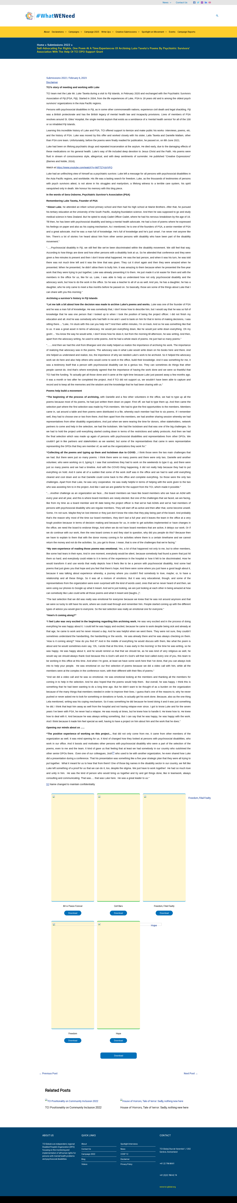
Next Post (191, 1073)
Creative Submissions (126, 32)
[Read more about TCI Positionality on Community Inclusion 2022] (71, 1101)
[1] (47, 784)
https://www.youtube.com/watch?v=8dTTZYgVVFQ (84, 167)
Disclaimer (52, 82)
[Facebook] (194, 2)
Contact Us (181, 2)
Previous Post (48, 1073)
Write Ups (106, 32)
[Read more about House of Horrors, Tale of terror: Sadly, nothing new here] (151, 1101)
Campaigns (74, 32)
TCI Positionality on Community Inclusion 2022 (73, 1107)
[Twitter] (198, 2)
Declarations (58, 32)
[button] (169, 2)
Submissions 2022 (56, 77)
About (47, 32)
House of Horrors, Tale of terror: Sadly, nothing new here (154, 1107)
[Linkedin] (206, 2)
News (165, 2)
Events (172, 32)
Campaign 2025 (91, 32)
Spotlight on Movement (153, 32)
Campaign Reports (186, 32)
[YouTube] (209, 2)
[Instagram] (202, 2)
